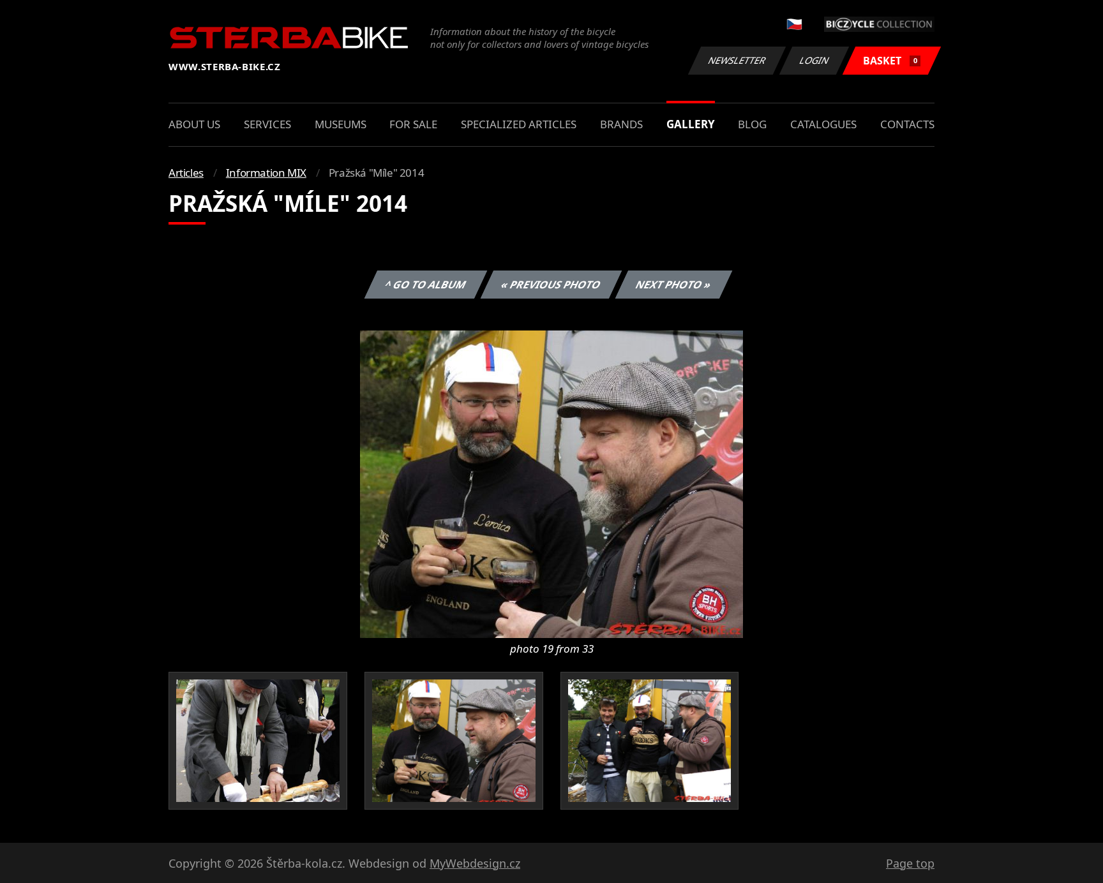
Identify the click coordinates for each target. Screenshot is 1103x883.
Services (267, 124)
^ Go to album (425, 285)
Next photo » (673, 285)
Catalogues (823, 124)
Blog (752, 124)
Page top (910, 863)
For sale (413, 124)
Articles (186, 172)
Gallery (690, 124)
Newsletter (737, 60)
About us (194, 124)
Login (814, 60)
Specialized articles (518, 124)
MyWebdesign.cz (475, 863)
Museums (340, 124)
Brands (621, 124)
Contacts (907, 124)
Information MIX (266, 172)
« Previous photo (551, 285)
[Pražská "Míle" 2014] (551, 483)
